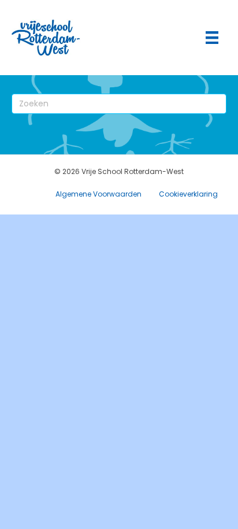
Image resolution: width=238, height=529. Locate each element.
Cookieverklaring (188, 194)
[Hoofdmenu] (212, 37)
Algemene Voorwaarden (98, 194)
